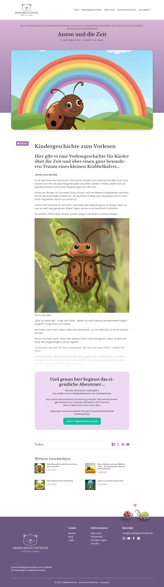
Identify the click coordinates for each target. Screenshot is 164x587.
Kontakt (95, 543)
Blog (70, 536)
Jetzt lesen (52, 470)
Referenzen (97, 536)
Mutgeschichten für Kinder (127, 25)
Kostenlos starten (126, 9)
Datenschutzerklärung (88, 582)
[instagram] (123, 538)
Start (76, 9)
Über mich (109, 9)
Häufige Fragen (99, 540)
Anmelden (144, 9)
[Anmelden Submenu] (151, 10)
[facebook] (133, 538)
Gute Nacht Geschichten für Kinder (90, 25)
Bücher (72, 533)
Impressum (104, 582)
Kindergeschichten (92, 9)
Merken (24, 143)
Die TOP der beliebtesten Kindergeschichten (44, 25)
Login (71, 540)
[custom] (128, 538)
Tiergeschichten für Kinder (82, 28)
